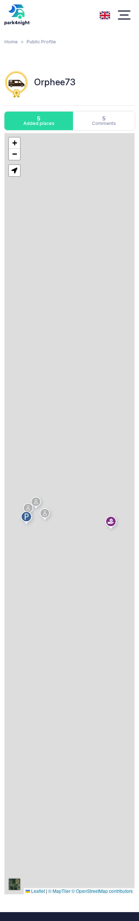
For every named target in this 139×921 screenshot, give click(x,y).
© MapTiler (59, 891)
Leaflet (37, 891)
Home (11, 41)
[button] (112, 524)
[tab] (38, 121)
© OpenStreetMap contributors (102, 891)
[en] (105, 14)
